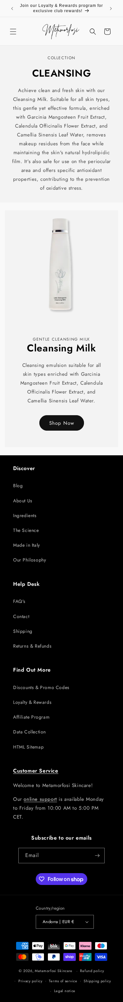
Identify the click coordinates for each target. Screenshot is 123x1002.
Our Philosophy (29, 560)
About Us (22, 500)
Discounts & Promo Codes (41, 687)
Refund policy (92, 970)
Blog (18, 485)
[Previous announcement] (12, 8)
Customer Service (35, 771)
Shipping (22, 631)
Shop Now (61, 423)
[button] (13, 31)
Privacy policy (30, 981)
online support (40, 799)
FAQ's (19, 601)
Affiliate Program (31, 717)
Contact (21, 616)
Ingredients (25, 515)
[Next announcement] (111, 8)
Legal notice (64, 990)
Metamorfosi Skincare (53, 970)
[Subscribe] (97, 855)
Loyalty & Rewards (32, 702)
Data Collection (29, 731)
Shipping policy (97, 981)
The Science (26, 530)
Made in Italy (26, 545)
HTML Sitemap (28, 747)
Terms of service (63, 981)
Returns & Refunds (32, 646)
